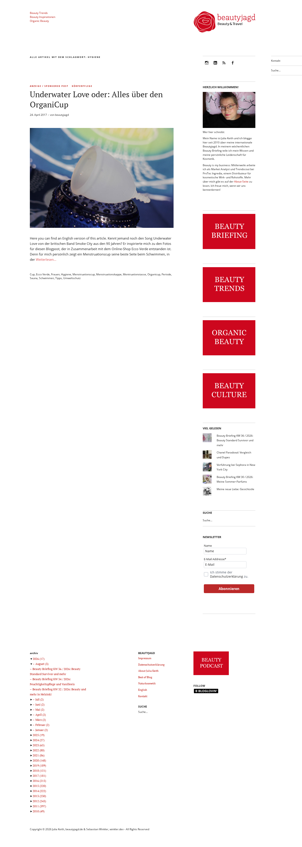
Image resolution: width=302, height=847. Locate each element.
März (40, 720)
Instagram (206, 65)
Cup (32, 274)
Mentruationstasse (134, 274)
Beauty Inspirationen (42, 17)
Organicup (153, 274)
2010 (38, 811)
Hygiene (66, 274)
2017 (39, 776)
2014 (39, 791)
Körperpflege (82, 86)
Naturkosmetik (147, 683)
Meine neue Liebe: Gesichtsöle (235, 489)
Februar (42, 725)
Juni (39, 704)
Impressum (144, 658)
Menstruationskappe (109, 274)
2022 (38, 750)
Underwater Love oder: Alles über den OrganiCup (96, 99)
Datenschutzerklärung (226, 576)
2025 (38, 735)
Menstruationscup (84, 274)
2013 (39, 796)
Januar (41, 730)
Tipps (58, 278)
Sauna (34, 278)
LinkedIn (215, 65)
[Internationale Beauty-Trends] (229, 302)
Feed (224, 65)
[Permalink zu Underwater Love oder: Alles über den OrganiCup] (102, 226)
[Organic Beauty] (229, 355)
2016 (39, 781)
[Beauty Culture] (229, 408)
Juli (39, 699)
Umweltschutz (72, 278)
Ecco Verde (43, 274)
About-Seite (241, 181)
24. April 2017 (38, 115)
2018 (39, 771)
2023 (38, 745)
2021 (38, 755)
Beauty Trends (39, 13)
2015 (39, 786)
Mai (39, 710)
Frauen (55, 274)
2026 (38, 659)
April (40, 715)
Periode (166, 274)
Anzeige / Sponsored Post (49, 86)
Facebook (232, 65)
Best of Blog (145, 677)
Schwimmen (46, 278)
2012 (39, 801)
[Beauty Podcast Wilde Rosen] (211, 675)
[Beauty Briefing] (229, 249)
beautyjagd (62, 115)
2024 (38, 740)
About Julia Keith (148, 670)
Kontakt (275, 61)
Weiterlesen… (46, 259)
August (41, 664)
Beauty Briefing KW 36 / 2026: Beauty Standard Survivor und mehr (235, 440)
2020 (39, 760)
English (142, 689)
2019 (39, 765)
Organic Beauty (39, 21)
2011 (39, 806)
